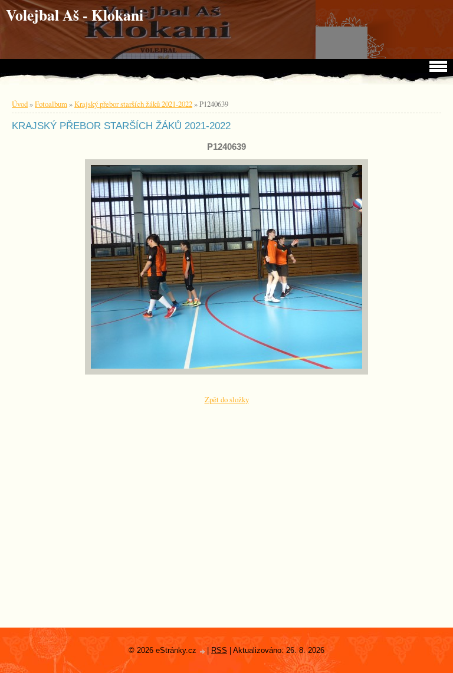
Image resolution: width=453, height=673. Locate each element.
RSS (219, 650)
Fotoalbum (51, 104)
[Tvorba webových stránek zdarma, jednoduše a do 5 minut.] (203, 651)
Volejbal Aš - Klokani (74, 15)
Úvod (20, 104)
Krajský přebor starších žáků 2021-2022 (133, 104)
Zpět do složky (227, 399)
